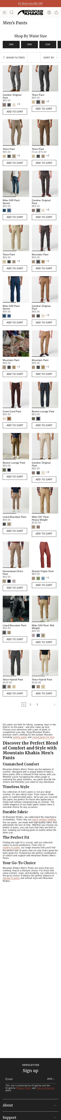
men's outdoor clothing (44, 819)
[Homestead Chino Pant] (16, 555)
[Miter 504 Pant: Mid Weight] (45, 609)
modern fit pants (11, 847)
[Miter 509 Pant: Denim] (16, 184)
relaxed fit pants (11, 878)
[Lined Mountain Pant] (16, 500)
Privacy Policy (23, 1088)
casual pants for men (43, 737)
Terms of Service (45, 1088)
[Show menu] (4, 12)
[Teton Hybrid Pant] (16, 663)
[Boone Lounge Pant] (45, 395)
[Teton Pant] (45, 78)
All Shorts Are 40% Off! (30, 3)
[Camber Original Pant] (16, 78)
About (8, 1105)
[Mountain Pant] (45, 238)
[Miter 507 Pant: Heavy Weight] (45, 500)
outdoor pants (20, 737)
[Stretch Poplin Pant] (45, 555)
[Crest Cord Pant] (16, 395)
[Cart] (56, 12)
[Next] (49, 704)
